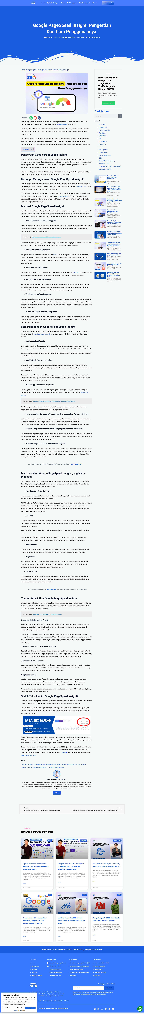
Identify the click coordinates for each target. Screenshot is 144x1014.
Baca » (24, 883)
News (101, 147)
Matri (36, 767)
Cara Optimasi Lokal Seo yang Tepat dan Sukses (114, 254)
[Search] (120, 116)
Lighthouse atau (62, 196)
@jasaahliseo (51, 589)
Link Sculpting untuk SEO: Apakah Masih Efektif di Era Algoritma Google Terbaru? (71, 920)
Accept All (30, 1007)
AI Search (102, 125)
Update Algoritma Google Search (110, 166)
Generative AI (103, 136)
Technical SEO (104, 164)
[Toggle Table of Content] (31, 149)
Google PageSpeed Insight (65, 764)
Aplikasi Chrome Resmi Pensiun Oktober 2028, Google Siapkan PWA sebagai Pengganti (36, 866)
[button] (31, 118)
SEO (62, 3)
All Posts (57, 792)
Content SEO (103, 127)
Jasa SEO (65, 752)
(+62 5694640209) (95, 949)
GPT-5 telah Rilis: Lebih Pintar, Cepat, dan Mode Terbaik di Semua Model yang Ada (114, 189)
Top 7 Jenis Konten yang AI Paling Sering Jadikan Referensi (114, 264)
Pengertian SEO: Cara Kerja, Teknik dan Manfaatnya (113, 177)
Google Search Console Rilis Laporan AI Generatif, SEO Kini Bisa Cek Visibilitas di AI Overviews (71, 866)
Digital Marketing (52, 3)
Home (23, 70)
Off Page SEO (103, 150)
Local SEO (102, 144)
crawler (55, 255)
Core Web (76, 272)
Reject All (19, 1007)
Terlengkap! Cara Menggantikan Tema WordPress (112, 211)
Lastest (43, 3)
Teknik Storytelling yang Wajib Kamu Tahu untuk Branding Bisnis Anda (113, 244)
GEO (100, 138)
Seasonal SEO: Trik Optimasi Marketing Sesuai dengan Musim (114, 200)
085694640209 (76, 464)
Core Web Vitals (81, 186)
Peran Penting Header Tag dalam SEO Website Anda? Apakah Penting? (114, 222)
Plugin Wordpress (105, 155)
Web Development (84, 3)
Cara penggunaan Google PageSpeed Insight (36, 764)
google (53, 764)
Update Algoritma (72, 3)
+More (93, 3)
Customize (8, 1007)
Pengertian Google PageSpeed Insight (51, 767)
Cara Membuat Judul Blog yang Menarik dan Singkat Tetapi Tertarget (114, 233)
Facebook (102, 133)
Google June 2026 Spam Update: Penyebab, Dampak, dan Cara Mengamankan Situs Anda (34, 920)
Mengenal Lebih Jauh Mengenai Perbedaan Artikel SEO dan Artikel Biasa (113, 274)
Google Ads (103, 141)
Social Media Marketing (107, 161)
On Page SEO (103, 152)
